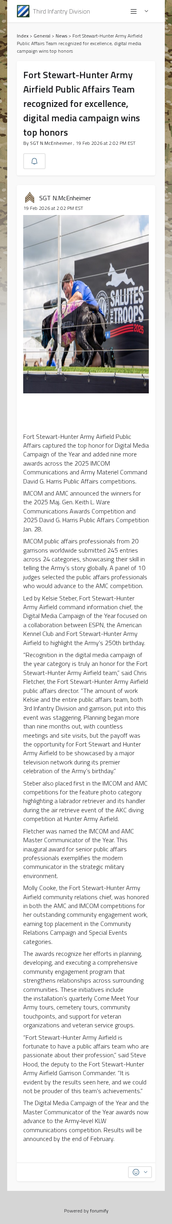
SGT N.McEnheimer (51, 143)
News (61, 35)
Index (22, 35)
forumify (99, 1210)
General (42, 35)
